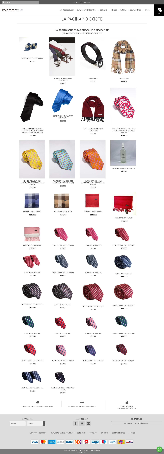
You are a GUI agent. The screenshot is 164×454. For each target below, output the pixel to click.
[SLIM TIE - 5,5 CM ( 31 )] (123, 262)
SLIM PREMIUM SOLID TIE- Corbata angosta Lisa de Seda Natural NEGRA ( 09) (32, 130)
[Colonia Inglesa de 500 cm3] (123, 153)
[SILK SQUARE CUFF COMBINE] (32, 55)
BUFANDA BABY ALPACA (32, 212)
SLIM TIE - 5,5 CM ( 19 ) (93, 245)
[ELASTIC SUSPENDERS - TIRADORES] (62, 75)
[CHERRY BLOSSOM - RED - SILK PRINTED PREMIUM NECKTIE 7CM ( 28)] (123, 126)
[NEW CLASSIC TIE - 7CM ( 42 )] (93, 350)
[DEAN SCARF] (123, 75)
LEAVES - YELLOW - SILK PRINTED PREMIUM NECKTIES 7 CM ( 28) (32, 182)
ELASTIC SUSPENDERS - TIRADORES (63, 79)
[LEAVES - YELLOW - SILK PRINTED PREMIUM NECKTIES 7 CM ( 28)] (32, 178)
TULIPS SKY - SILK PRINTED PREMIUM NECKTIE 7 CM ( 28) (63, 182)
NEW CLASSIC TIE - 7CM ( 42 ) (93, 361)
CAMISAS (123, 10)
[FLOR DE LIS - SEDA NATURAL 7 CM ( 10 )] (62, 377)
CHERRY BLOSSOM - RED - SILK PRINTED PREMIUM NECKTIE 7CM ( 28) (123, 130)
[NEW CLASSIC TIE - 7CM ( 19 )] (62, 234)
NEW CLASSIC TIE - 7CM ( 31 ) (32, 304)
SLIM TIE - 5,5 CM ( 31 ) (124, 273)
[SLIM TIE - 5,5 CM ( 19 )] (93, 234)
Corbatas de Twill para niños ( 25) (63, 117)
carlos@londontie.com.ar (142, 423)
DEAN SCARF (124, 78)
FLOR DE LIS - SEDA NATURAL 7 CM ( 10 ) (62, 389)
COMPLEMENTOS (135, 10)
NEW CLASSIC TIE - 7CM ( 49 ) (124, 333)
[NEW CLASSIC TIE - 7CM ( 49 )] (123, 322)
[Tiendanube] (82, 453)
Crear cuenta (77, 2)
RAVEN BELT (93, 78)
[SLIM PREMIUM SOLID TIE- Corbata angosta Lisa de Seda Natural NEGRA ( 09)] (32, 126)
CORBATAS (103, 10)
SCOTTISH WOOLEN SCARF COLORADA (93, 130)
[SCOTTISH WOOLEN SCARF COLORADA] (93, 126)
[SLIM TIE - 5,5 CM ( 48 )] (32, 322)
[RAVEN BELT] (93, 75)
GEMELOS (113, 10)
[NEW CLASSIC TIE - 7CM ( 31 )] (32, 291)
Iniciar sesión (87, 2)
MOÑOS (146, 10)
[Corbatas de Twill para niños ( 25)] (62, 113)
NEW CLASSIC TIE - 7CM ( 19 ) (63, 245)
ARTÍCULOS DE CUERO (67, 10)
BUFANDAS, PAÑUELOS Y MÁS (86, 10)
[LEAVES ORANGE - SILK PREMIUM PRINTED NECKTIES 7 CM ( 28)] (93, 159)
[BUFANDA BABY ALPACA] (32, 201)
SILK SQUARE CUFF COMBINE (32, 58)
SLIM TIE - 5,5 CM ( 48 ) (32, 333)
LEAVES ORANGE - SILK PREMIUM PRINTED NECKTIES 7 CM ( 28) (93, 182)
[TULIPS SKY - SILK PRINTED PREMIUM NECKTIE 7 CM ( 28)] (62, 178)
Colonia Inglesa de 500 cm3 (123, 168)
